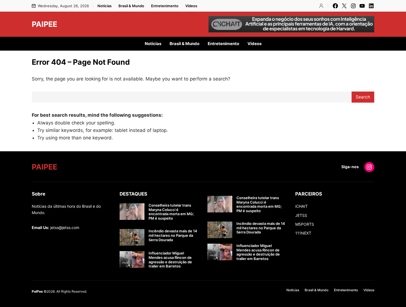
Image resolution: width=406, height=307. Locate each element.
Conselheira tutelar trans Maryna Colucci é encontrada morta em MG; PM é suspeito (171, 211)
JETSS (301, 215)
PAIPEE (44, 24)
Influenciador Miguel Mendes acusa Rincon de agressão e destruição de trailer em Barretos (170, 259)
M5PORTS (304, 224)
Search (363, 97)
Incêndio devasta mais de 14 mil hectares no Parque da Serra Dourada (173, 235)
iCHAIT (301, 206)
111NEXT (303, 233)
